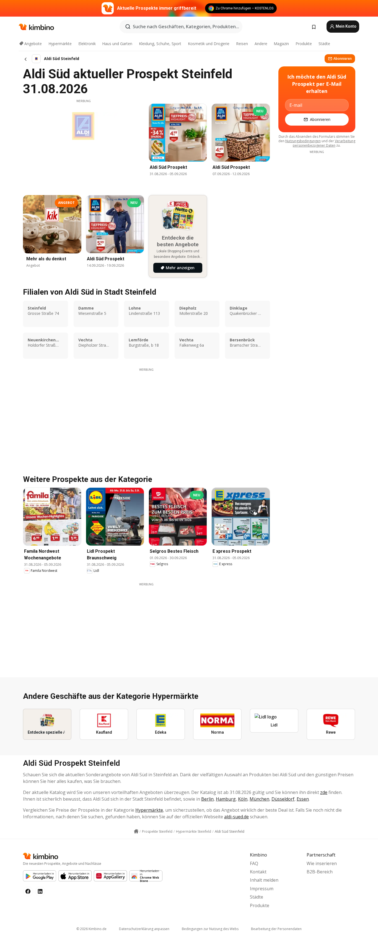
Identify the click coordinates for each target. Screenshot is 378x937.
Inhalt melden (264, 880)
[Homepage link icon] (136, 831)
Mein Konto (345, 26)
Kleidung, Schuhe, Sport (160, 43)
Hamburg (226, 799)
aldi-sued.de (236, 817)
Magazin (281, 43)
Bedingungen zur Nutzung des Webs (210, 928)
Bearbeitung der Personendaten (276, 928)
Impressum (261, 889)
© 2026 (91, 928)
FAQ (254, 863)
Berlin (207, 799)
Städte (324, 43)
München (259, 799)
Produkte (304, 43)
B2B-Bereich (320, 872)
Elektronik (87, 43)
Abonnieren (342, 58)
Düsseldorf (282, 799)
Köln (242, 799)
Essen (303, 799)
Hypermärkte (60, 43)
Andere (261, 43)
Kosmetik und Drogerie (208, 43)
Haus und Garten (117, 43)
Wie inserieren (322, 863)
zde (323, 792)
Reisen (242, 43)
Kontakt (258, 872)
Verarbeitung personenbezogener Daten (324, 143)
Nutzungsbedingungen (303, 141)
